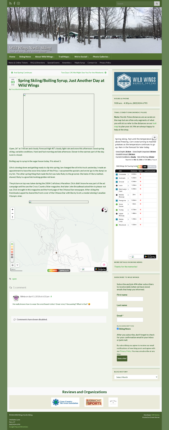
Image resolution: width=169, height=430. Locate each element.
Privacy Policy (105, 63)
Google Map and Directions (18, 427)
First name (122, 294)
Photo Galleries (101, 56)
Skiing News (25, 56)
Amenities (66, 63)
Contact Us (92, 63)
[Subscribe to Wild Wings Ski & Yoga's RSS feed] (10, 3)
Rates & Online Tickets (18, 63)
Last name (122, 305)
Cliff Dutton (155, 415)
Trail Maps (63, 56)
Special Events (54, 63)
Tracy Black (15, 89)
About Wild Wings (44, 56)
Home (12, 56)
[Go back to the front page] (84, 30)
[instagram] (18, 3)
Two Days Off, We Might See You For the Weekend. (82, 72)
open (14, 279)
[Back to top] (163, 424)
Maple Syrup (80, 63)
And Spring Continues (23, 72)
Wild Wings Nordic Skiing (30, 47)
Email (120, 315)
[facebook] (14, 3)
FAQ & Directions (37, 63)
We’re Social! (81, 56)
